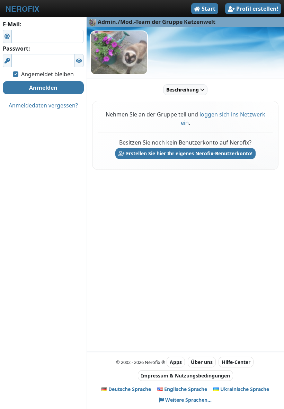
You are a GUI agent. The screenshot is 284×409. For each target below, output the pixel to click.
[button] (79, 60)
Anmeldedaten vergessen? (43, 105)
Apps (176, 362)
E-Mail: (12, 24)
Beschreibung (183, 89)
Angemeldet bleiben (47, 74)
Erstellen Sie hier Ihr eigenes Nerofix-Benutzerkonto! (188, 153)
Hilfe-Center (236, 362)
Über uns (202, 362)
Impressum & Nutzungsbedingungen (185, 375)
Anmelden (43, 88)
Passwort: (16, 48)
